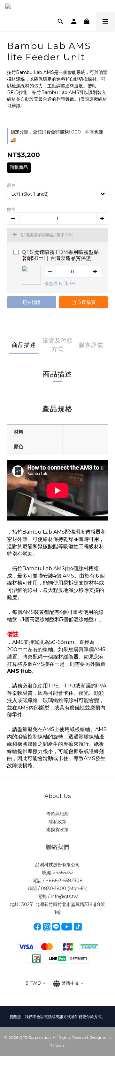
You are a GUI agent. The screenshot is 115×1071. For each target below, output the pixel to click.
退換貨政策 (57, 829)
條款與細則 (57, 813)
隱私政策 (57, 821)
